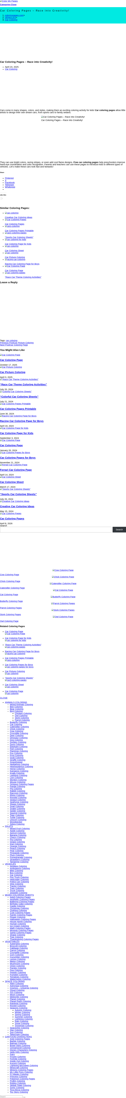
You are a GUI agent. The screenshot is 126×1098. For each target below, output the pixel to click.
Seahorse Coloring (19, 802)
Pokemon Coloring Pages (22, 1079)
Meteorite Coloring (19, 997)
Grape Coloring (17, 842)
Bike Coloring (16, 870)
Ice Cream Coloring (19, 926)
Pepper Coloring (18, 972)
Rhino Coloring (17, 795)
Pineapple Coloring (19, 853)
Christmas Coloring (19, 908)
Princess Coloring (18, 1076)
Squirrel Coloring (18, 813)
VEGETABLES (12, 941)
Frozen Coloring (18, 1056)
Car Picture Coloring (12, 372)
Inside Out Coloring (19, 1061)
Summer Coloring (23, 1017)
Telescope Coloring (19, 1034)
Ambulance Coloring (20, 868)
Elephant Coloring (18, 746)
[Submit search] (24, 1097)
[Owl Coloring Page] (63, 617)
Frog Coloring (16, 755)
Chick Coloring (17, 729)
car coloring (11, 340)
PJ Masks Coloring (19, 1074)
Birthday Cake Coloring (21, 904)
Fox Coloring (16, 753)
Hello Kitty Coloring (19, 1052)
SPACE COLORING (15, 981)
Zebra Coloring (17, 824)
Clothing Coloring (18, 910)
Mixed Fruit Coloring (20, 828)
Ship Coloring (16, 884)
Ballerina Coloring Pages (22, 901)
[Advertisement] (63, 40)
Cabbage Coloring (19, 948)
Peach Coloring (17, 848)
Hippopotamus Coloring (21, 766)
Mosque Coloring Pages (21, 930)
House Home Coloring (21, 921)
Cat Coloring (16, 724)
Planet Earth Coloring (20, 1001)
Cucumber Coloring (19, 957)
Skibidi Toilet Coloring (20, 1085)
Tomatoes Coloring (19, 977)
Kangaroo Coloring (19, 771)
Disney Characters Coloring (23, 1050)
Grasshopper (16, 762)
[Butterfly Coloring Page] (63, 597)
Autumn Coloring (23, 1010)
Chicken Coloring (23, 713)
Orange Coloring (18, 846)
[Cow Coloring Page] (63, 570)
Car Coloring (11, 20)
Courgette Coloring (19, 952)
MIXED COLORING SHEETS (19, 895)
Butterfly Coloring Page (11, 601)
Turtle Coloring (17, 817)
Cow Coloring (16, 731)
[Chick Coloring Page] (63, 577)
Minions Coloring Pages (21, 1070)
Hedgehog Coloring (19, 764)
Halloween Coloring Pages (23, 919)
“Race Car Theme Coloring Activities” (23, 384)
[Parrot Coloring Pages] (63, 603)
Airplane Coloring (18, 866)
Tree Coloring (16, 937)
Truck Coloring (17, 890)
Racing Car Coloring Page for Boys (22, 421)
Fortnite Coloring (18, 1059)
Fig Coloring (16, 839)
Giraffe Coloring (17, 760)
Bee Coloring (16, 707)
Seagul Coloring (18, 800)
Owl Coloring (21, 715)
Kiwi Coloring (16, 844)
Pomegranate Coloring (21, 857)
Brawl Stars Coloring (20, 1045)
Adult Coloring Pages (20, 897)
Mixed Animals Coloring (21, 704)
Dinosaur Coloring (19, 738)
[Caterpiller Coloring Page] (63, 583)
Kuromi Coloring (18, 1063)
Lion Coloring (16, 777)
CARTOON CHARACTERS (18, 1037)
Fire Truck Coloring (19, 877)
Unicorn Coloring (18, 819)
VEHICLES (10, 864)
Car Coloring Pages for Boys (18, 457)
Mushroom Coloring (19, 963)
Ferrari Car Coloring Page (16, 469)
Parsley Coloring (18, 968)
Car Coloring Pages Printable (18, 408)
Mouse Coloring (17, 782)
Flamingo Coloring (19, 751)
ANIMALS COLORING (16, 702)
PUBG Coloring (17, 1081)
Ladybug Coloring (18, 775)
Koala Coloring (17, 773)
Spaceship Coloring (19, 1028)
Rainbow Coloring (18, 1003)
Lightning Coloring (24, 1019)
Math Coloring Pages (20, 928)
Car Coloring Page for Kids (16, 433)
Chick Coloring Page (10, 581)
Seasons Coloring (18, 1008)
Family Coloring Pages (21, 915)
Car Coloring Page (11, 359)
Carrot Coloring (17, 950)
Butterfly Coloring (18, 722)
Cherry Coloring (17, 837)
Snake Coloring (17, 808)
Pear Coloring (16, 850)
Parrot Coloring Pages (11, 608)
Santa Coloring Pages (20, 932)
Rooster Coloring (18, 797)
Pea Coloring (16, 970)
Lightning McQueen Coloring (24, 1065)
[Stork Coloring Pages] (63, 610)
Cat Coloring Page (9, 594)
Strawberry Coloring (19, 859)
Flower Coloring (17, 917)
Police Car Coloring (19, 881)
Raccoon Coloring (18, 793)
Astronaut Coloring (19, 986)
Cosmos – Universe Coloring (24, 988)
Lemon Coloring (17, 959)
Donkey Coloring (18, 742)
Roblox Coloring (18, 1083)
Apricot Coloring (18, 833)
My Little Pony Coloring (21, 1072)
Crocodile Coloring (19, 733)
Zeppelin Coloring (18, 893)
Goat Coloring (17, 757)
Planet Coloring (17, 999)
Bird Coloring (16, 711)
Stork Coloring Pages (10, 614)
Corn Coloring (17, 955)
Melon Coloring (17, 961)
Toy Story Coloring (19, 1092)
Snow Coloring (22, 1023)
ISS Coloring (16, 992)
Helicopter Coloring (19, 879)
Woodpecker (16, 822)
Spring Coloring (22, 1014)
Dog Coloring (16, 740)
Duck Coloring (17, 744)
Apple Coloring (17, 831)
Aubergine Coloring (19, 943)
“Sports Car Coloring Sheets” (18, 494)
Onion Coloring (17, 966)
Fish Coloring (16, 749)
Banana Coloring (18, 835)
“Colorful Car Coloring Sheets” (19, 396)
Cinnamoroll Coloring (20, 1048)
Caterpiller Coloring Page (12, 588)
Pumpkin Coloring (18, 974)
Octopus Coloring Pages (22, 784)
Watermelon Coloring (20, 979)
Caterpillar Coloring (19, 726)
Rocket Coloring (18, 1006)
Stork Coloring (22, 718)
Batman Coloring (18, 1043)
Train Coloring (17, 888)
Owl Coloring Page (9, 621)
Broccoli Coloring (18, 946)
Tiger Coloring (17, 815)
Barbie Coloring (17, 1041)
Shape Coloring (17, 935)
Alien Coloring (17, 983)
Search (3, 525)
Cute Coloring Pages (20, 912)
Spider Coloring (17, 811)
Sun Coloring (16, 1032)
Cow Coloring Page (9, 574)
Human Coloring (18, 924)
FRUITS (9, 826)
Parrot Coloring (22, 720)
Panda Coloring (17, 786)
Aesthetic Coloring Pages (22, 899)
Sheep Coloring (17, 804)
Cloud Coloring (17, 990)
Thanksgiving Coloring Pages (24, 939)
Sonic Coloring (17, 1087)
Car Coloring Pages (12, 518)
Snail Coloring (17, 806)
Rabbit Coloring (17, 791)
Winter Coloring (22, 1012)
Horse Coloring (17, 769)
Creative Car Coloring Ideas (17, 506)
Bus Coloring (16, 873)
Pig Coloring (16, 788)
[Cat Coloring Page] (63, 590)
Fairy (12, 1054)
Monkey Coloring (18, 780)
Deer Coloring (17, 735)
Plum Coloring (17, 855)
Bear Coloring (16, 709)
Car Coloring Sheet (12, 482)
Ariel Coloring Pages (20, 1039)
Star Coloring (16, 1030)
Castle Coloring (17, 906)
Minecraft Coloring (19, 1068)
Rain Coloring (21, 1021)
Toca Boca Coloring (19, 1090)
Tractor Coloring (18, 886)
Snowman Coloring (24, 1025)
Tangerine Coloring (19, 862)
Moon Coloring (17, 994)
